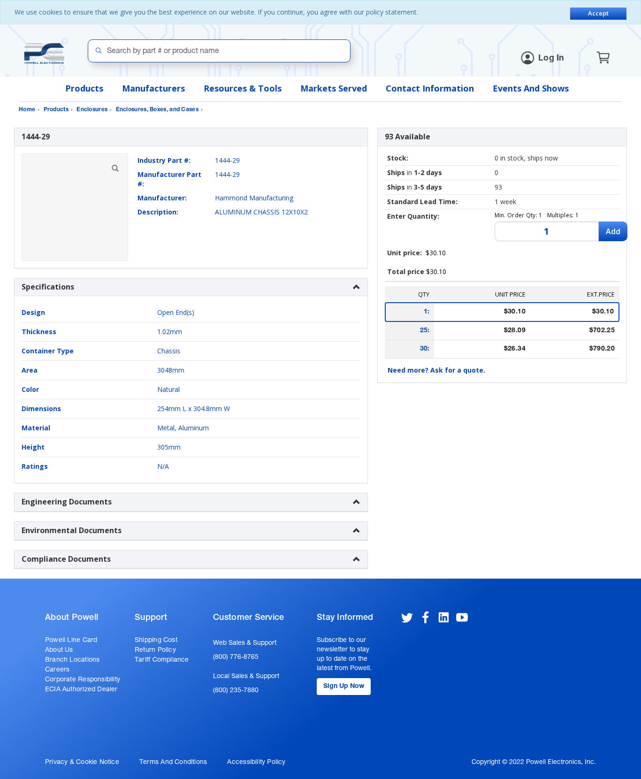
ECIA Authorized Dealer (81, 690)
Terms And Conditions (173, 762)
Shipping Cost (156, 640)
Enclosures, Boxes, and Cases (157, 110)
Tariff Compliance (162, 660)
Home (27, 110)
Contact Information (430, 88)
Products (84, 88)
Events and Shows (531, 88)
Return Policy (155, 650)
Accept (598, 13)
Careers (57, 670)
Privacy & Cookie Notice (82, 762)
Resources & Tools (243, 88)
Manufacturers (153, 88)
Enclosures (91, 110)
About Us (59, 650)
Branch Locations (72, 660)
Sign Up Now (343, 686)
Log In (551, 58)
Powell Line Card (71, 640)
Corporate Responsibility (82, 680)
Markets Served (333, 88)
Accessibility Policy (256, 762)
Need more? (436, 370)
